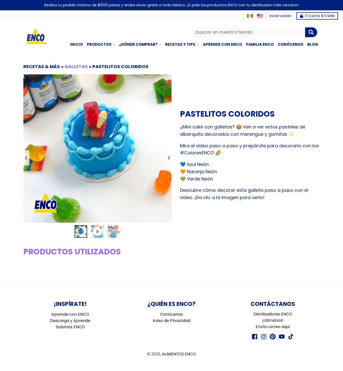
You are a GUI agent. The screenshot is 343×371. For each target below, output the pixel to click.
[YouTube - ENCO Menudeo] (282, 337)
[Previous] (26, 157)
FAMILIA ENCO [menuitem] (260, 44)
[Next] (168, 157)
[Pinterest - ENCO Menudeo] (273, 337)
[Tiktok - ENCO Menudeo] (291, 337)
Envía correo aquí (273, 327)
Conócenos (171, 314)
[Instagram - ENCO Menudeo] (264, 337)
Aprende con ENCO (70, 314)
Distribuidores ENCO (272, 314)
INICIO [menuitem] (76, 44)
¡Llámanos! (272, 320)
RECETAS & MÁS (41, 66)
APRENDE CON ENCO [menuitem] (222, 44)
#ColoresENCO (197, 153)
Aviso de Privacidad (171, 320)
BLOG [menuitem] (312, 44)
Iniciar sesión (280, 16)
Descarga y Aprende (70, 320)
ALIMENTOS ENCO (179, 354)
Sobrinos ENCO (70, 327)
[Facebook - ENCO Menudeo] (255, 337)
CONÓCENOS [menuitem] (290, 44)
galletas (76, 66)
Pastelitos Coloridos (120, 66)
